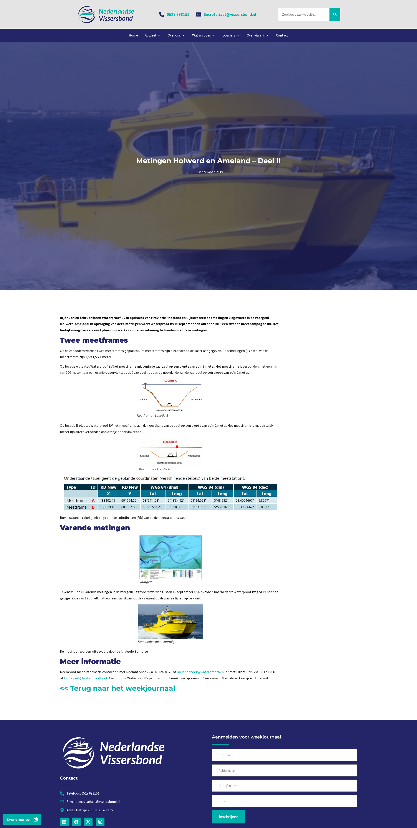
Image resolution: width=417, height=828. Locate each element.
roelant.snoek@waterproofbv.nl (201, 672)
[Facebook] (76, 822)
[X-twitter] (88, 822)
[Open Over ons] (183, 35)
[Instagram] (100, 822)
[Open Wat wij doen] (214, 35)
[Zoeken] (334, 14)
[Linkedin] (64, 822)
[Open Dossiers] (238, 35)
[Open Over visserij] (267, 35)
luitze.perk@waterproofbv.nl (85, 678)
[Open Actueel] (159, 35)
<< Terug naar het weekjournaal (117, 688)
